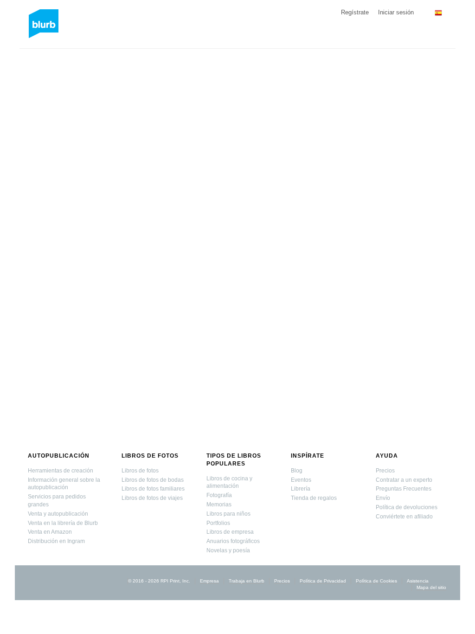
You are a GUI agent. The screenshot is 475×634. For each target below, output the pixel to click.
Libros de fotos (150, 456)
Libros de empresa (230, 532)
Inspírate (307, 456)
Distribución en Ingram (56, 541)
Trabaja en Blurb (246, 580)
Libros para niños (228, 514)
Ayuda (387, 456)
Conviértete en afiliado (404, 516)
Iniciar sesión (396, 12)
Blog (296, 470)
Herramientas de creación (60, 470)
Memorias (218, 504)
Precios (385, 470)
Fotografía (219, 495)
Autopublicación (59, 456)
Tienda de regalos (314, 498)
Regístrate (355, 12)
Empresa (209, 580)
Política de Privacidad (323, 580)
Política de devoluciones (406, 507)
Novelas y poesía (228, 550)
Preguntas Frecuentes (403, 488)
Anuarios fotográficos (233, 541)
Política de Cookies (376, 580)
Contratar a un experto (404, 480)
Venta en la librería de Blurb (63, 523)
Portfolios (218, 523)
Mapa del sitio (431, 587)
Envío (383, 498)
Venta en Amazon (50, 532)
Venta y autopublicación (58, 514)
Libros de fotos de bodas (153, 480)
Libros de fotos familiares (153, 488)
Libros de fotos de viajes (152, 498)
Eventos (301, 480)
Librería (300, 488)
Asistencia (418, 580)
